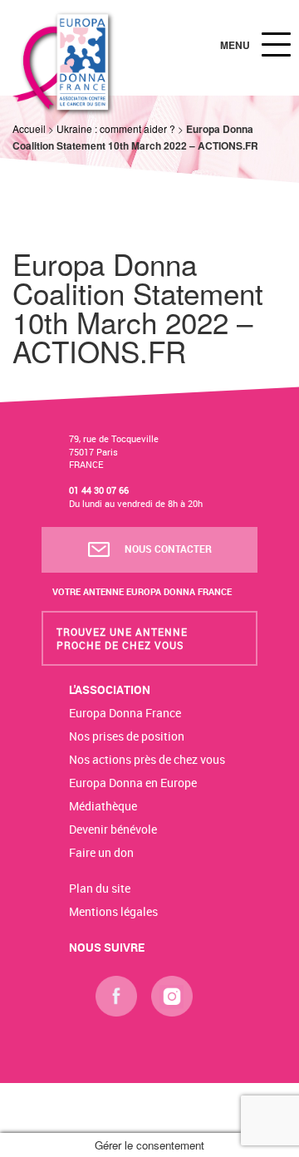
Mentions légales (113, 911)
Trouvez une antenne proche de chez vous (122, 638)
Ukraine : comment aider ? (115, 128)
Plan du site (99, 888)
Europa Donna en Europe (133, 782)
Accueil (29, 128)
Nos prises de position (126, 736)
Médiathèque (103, 806)
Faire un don (101, 852)
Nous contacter (167, 548)
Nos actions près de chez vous (147, 759)
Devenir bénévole (113, 829)
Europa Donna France (125, 713)
